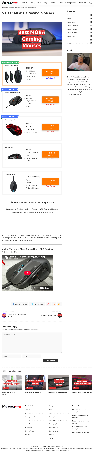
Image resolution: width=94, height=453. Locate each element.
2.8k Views (4, 18)
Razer (28, 420)
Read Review (50, 77)
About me (28, 410)
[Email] (59, 304)
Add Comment (18, 18)
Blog (68, 15)
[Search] (90, 2)
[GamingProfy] (10, 2)
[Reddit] (53, 304)
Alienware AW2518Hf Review (82, 392)
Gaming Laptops (72, 29)
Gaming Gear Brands (31, 417)
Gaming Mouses (71, 36)
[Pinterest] (48, 304)
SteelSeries (30, 424)
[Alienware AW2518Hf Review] (82, 382)
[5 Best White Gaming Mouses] (12, 382)
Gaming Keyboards (72, 25)
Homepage (28, 427)
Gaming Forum (29, 413)
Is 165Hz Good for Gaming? (82, 432)
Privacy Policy (29, 431)
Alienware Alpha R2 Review (57, 392)
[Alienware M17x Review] (35, 382)
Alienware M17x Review (33, 392)
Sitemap (27, 434)
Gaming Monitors (72, 33)
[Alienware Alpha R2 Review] (58, 382)
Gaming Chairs (71, 22)
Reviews (69, 40)
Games (69, 18)
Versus (69, 43)
